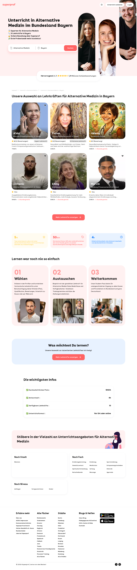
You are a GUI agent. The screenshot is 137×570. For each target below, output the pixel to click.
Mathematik (41, 518)
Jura (38, 543)
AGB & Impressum (22, 520)
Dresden (61, 546)
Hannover (61, 549)
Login (130, 5)
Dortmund (61, 536)
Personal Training (43, 554)
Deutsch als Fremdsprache (46, 549)
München (17, 462)
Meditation (93, 465)
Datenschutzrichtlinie (23, 523)
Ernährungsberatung (79, 462)
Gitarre (39, 531)
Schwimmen (41, 520)
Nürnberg (61, 551)
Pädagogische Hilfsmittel (88, 520)
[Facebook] (116, 564)
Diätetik (109, 469)
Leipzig (60, 541)
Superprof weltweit (23, 525)
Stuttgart (61, 531)
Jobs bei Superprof (22, 533)
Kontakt (82, 525)
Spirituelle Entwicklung (79, 469)
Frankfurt (61, 528)
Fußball (39, 541)
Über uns (19, 518)
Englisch (40, 528)
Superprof (14, 90)
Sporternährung (112, 462)
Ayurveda (110, 472)
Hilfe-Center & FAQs (86, 523)
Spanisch (40, 538)
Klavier (39, 523)
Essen (60, 538)
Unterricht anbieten (114, 5)
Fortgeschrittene (37, 489)
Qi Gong (92, 469)
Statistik (40, 551)
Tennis (39, 546)
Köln (59, 525)
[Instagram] (119, 564)
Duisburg (61, 554)
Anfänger (17, 489)
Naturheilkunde (77, 472)
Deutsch (40, 533)
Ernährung (93, 462)
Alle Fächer (41, 556)
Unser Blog (82, 518)
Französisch (41, 536)
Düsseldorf (62, 533)
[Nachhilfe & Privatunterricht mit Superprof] (9, 4)
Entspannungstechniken (115, 465)
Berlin (60, 518)
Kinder (51, 489)
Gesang (39, 525)
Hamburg (61, 520)
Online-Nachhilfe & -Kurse (25, 528)
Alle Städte (62, 556)
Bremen (60, 543)
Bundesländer (20, 531)
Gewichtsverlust (77, 465)
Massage (93, 472)
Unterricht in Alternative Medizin (29, 90)
